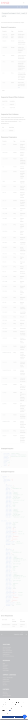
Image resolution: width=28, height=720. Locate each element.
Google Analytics (7, 713)
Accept (14, 717)
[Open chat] (25, 717)
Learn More (8, 710)
